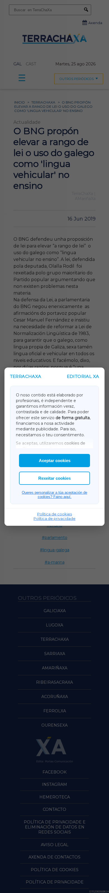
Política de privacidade (54, 518)
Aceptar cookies (54, 460)
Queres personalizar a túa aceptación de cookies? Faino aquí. (54, 494)
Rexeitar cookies (54, 478)
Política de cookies (54, 514)
